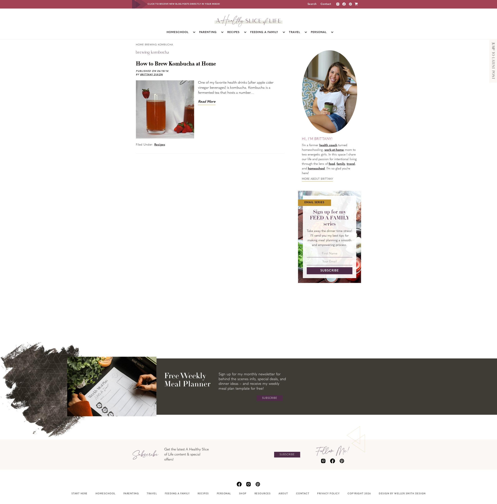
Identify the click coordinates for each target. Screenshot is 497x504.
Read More (206, 102)
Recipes (159, 144)
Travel (152, 494)
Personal (224, 494)
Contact (326, 4)
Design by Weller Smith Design (402, 494)
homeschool (316, 168)
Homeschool (106, 494)
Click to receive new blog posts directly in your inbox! (184, 4)
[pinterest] (342, 460)
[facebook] (332, 460)
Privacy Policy (328, 494)
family (341, 164)
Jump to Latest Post (493, 61)
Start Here (79, 494)
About (283, 494)
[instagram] (338, 4)
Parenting (131, 494)
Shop (243, 494)
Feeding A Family (177, 494)
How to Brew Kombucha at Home (176, 64)
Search (312, 4)
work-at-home (334, 150)
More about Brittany (317, 179)
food (332, 164)
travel (351, 164)
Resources (263, 494)
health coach (328, 145)
